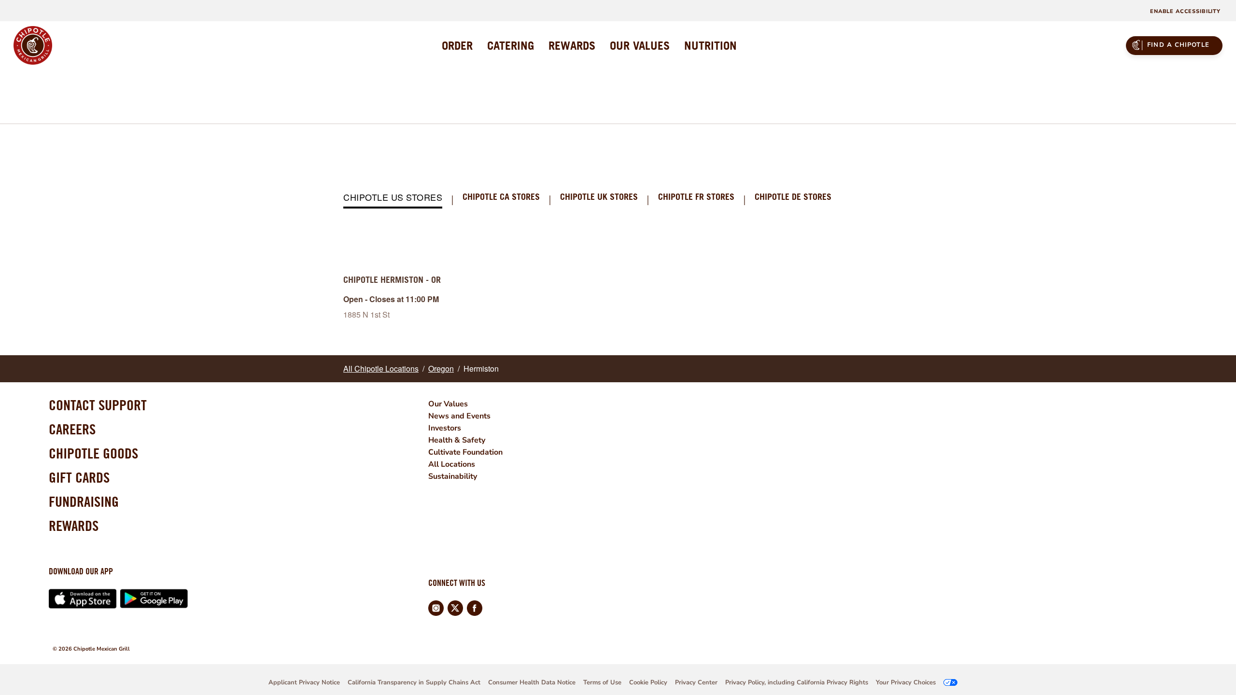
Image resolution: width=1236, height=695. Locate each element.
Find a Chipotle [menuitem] (1178, 45)
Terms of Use (602, 682)
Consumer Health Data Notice (532, 682)
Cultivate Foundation (465, 452)
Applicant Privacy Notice (304, 682)
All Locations (451, 464)
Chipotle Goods (93, 453)
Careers (72, 429)
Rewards (73, 525)
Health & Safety (456, 440)
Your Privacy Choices (906, 682)
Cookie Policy (648, 682)
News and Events (459, 416)
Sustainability (452, 476)
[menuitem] (457, 45)
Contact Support (98, 405)
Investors (444, 428)
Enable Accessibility (1185, 11)
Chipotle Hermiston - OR (392, 279)
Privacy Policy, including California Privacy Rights (796, 682)
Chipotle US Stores (392, 197)
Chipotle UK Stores (599, 197)
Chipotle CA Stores (501, 197)
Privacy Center (696, 682)
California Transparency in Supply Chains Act (414, 682)
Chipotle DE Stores (793, 197)
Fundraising (84, 501)
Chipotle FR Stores (696, 197)
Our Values (448, 404)
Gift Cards (79, 477)
